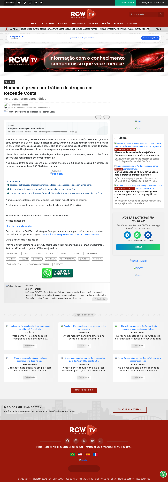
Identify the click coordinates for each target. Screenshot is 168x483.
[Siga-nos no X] (84, 441)
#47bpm (37, 259)
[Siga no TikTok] (41, 3)
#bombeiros (92, 254)
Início (35, 23)
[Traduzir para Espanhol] (88, 454)
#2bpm (25, 259)
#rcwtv (59, 264)
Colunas (64, 23)
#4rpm (12, 259)
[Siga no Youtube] (36, 3)
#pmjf (39, 254)
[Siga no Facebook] (19, 3)
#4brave (52, 259)
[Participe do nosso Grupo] (56, 274)
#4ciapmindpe (68, 259)
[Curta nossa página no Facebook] (67, 441)
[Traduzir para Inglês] (80, 454)
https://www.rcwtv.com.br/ (19, 226)
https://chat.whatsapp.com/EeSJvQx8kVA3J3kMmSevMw (70, 234)
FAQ (119, 447)
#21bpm (98, 259)
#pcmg (77, 254)
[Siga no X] (30, 3)
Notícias (120, 23)
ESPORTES (132, 24)
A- (98, 117)
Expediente (77, 447)
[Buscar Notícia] (161, 14)
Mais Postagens (84, 390)
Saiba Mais (100, 299)
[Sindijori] (84, 460)
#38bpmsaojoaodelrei (38, 264)
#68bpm (84, 259)
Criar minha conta (129, 409)
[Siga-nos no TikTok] (100, 441)
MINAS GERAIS (79, 23)
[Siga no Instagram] (25, 3)
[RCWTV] (84, 14)
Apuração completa (149, 38)
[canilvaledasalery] (138, 261)
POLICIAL (94, 23)
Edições (107, 23)
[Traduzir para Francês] (95, 454)
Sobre (48, 447)
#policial (13, 254)
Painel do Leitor (61, 447)
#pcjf (51, 254)
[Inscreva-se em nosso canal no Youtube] (92, 441)
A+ (107, 117)
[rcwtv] (84, 60)
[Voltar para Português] (72, 454)
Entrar (11, 2)
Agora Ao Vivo (126, 3)
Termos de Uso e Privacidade (100, 447)
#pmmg (63, 254)
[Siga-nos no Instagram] (76, 441)
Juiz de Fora (48, 23)
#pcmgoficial (15, 264)
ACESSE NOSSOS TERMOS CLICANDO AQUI (48, 480)
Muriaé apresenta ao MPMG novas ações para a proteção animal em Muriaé (130, 29)
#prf (26, 254)
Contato (127, 447)
